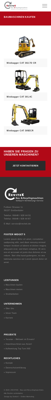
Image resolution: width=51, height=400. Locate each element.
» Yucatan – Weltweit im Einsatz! (19, 339)
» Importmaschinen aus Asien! (18, 344)
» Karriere (8, 318)
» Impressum (10, 372)
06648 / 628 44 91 (21, 215)
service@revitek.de (21, 224)
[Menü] (43, 5)
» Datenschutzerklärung (15, 368)
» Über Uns (9, 308)
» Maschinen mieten (13, 289)
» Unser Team (10, 313)
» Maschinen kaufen (13, 285)
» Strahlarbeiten (11, 294)
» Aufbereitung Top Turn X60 (17, 349)
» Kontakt (8, 363)
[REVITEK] (21, 5)
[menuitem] (43, 5)
